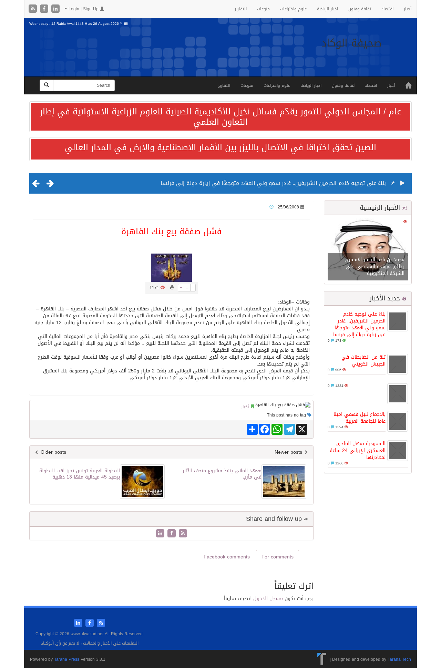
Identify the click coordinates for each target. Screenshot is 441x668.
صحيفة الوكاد (351, 43)
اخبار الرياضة (327, 9)
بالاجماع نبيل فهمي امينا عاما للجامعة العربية (360, 418)
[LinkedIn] (55, 9)
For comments (277, 557)
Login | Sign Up (83, 9)
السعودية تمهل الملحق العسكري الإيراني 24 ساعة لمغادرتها (358, 450)
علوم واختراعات (293, 9)
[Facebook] (45, 9)
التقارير (241, 9)
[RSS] (33, 9)
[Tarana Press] (322, 659)
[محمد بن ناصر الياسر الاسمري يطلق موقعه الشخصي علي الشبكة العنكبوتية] (368, 250)
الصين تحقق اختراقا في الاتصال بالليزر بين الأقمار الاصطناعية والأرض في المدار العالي (220, 147)
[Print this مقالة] (172, 287)
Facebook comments (227, 557)
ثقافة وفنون (359, 9)
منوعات (263, 9)
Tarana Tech (399, 659)
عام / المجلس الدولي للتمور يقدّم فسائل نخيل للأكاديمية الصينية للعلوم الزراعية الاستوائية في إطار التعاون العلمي (220, 117)
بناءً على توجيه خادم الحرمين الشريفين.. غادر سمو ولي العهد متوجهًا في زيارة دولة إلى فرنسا (273, 183)
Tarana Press (66, 659)
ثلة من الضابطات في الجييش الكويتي (363, 360)
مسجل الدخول (268, 598)
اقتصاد (387, 9)
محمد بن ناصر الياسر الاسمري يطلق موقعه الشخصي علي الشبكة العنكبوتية (374, 266)
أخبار (407, 9)
